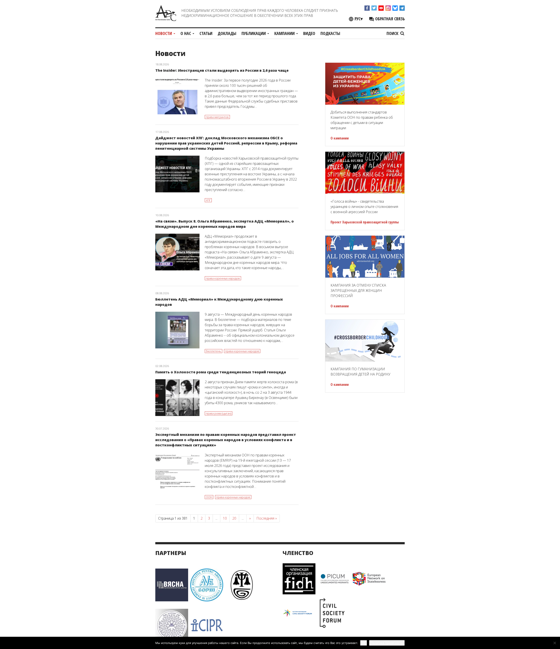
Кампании (285, 33)
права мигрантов (217, 117)
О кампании (340, 138)
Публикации (254, 33)
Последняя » (266, 518)
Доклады (227, 33)
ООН (209, 497)
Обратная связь (389, 19)
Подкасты (330, 33)
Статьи (206, 33)
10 (225, 518)
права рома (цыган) (218, 413)
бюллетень (213, 351)
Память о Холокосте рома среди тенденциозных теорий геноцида (220, 372)
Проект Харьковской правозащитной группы (365, 222)
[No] (554, 643)
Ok (363, 643)
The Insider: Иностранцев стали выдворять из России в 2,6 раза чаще (222, 70)
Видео (309, 33)
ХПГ (208, 200)
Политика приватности (387, 643)
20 (234, 518)
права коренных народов (223, 278)
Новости (164, 33)
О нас (186, 33)
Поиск (393, 33)
